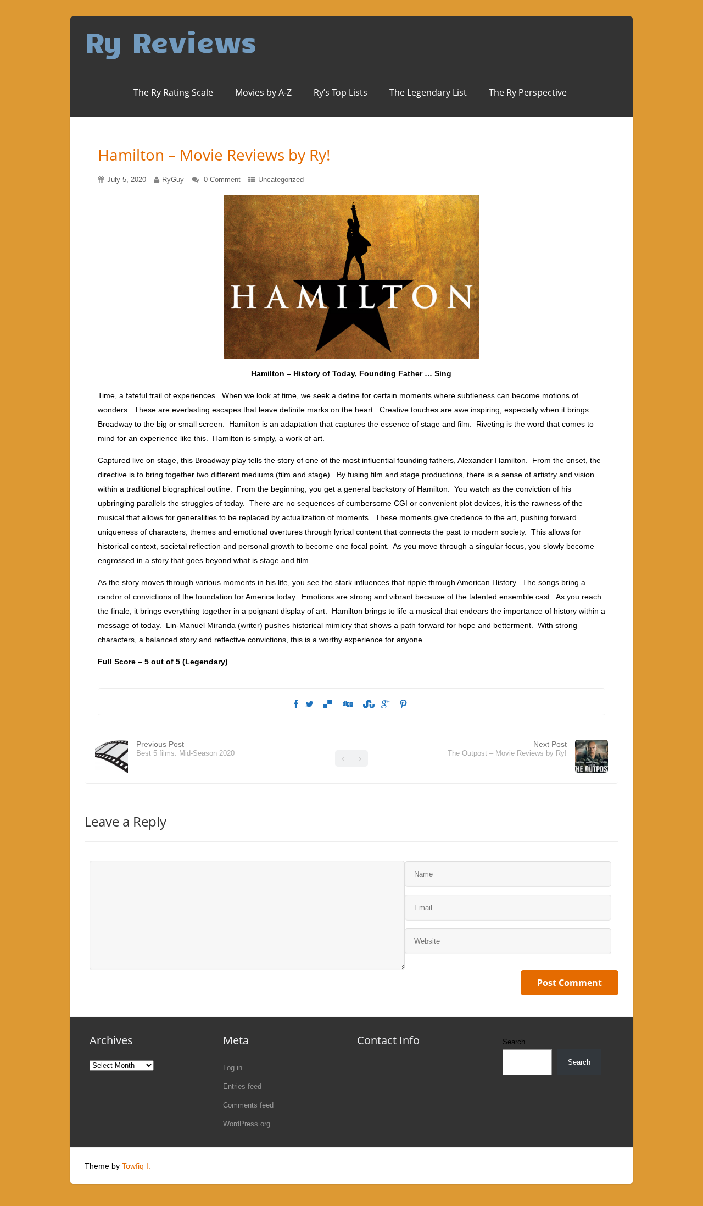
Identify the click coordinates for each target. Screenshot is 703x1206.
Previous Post (185, 748)
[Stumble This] (367, 704)
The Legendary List (428, 92)
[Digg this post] (347, 704)
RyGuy (173, 179)
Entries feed (242, 1086)
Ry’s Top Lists (340, 92)
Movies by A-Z (263, 92)
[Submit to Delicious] (327, 704)
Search (514, 1042)
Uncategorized (281, 179)
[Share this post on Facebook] (295, 704)
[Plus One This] (385, 704)
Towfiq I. (136, 1165)
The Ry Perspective (528, 92)
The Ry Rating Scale (173, 92)
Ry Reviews (170, 41)
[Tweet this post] (309, 704)
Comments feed (248, 1105)
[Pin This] (403, 704)
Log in (232, 1068)
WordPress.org (246, 1124)
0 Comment (222, 179)
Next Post (507, 748)
